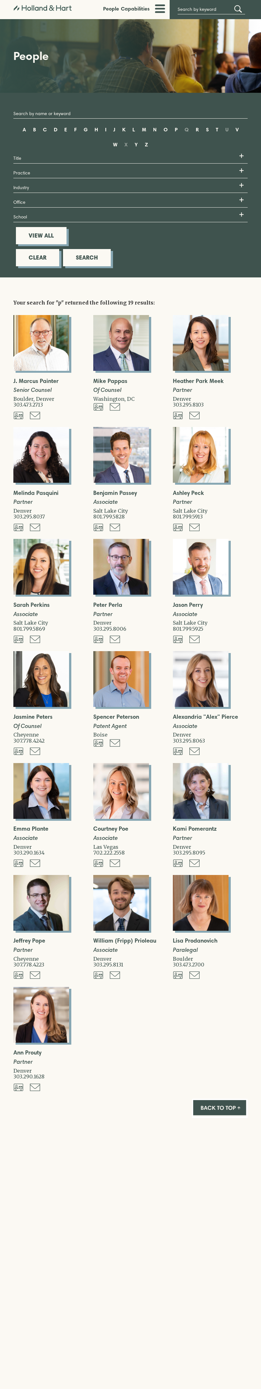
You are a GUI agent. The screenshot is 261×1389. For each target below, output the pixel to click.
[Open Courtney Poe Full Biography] (121, 817)
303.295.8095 (189, 852)
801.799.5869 (29, 629)
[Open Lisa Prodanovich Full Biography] (201, 929)
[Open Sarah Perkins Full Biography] (41, 593)
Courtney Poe (110, 829)
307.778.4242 (29, 741)
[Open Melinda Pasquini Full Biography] (41, 481)
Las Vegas (105, 847)
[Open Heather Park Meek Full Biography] (201, 369)
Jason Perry (188, 605)
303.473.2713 (28, 404)
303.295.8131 (108, 964)
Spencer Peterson (116, 717)
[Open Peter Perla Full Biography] (121, 593)
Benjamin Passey (115, 493)
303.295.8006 (109, 629)
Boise (100, 734)
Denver (45, 399)
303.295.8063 (189, 741)
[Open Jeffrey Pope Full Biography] (41, 929)
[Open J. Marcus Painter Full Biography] (41, 369)
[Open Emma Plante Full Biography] (41, 817)
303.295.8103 (188, 404)
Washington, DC (114, 399)
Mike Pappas (110, 381)
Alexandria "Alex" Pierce (205, 717)
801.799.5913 (188, 516)
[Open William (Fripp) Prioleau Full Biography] (121, 929)
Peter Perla (107, 605)
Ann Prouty (27, 1052)
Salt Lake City (110, 511)
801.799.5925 (188, 629)
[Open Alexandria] (201, 705)
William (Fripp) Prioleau (124, 940)
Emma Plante (30, 829)
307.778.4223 (28, 964)
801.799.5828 (109, 516)
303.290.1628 (29, 1076)
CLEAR (37, 257)
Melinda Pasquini (36, 493)
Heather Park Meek (198, 381)
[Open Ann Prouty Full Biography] (41, 1041)
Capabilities (135, 8)
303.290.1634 (29, 852)
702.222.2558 (109, 852)
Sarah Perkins (31, 605)
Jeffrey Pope (29, 940)
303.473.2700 (188, 964)
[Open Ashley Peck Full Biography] (201, 481)
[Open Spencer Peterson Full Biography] (121, 705)
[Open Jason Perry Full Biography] (201, 593)
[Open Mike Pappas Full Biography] (121, 369)
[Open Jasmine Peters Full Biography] (41, 705)
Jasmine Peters (33, 717)
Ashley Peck (188, 493)
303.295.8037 (29, 516)
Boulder (23, 399)
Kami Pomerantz (195, 829)
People (111, 8)
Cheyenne (26, 734)
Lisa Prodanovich (195, 940)
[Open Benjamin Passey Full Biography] (121, 481)
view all (41, 235)
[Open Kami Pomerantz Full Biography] (201, 817)
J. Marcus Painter (36, 381)
